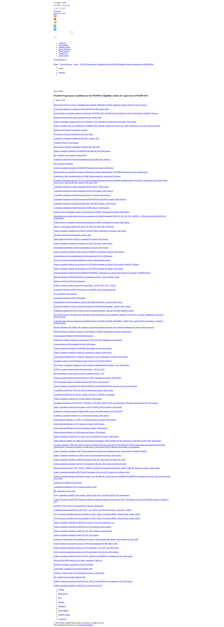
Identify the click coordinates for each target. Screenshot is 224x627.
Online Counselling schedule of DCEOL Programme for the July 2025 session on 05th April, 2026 (90, 464)
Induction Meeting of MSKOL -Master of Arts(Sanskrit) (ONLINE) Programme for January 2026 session (92, 332)
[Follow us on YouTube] (55, 20)
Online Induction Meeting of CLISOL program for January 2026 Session (80, 428)
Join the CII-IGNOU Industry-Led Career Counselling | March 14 (78, 560)
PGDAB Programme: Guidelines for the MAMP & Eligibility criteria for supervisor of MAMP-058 (116, 64)
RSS (60, 598)
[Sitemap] (55, 30)
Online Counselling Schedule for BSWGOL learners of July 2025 (78, 586)
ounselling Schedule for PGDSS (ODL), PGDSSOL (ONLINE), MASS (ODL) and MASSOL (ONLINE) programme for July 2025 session (106, 403)
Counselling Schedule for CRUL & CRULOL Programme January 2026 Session (83, 390)
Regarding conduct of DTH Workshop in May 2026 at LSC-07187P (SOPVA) (83, 361)
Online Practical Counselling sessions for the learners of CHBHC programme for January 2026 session (91, 212)
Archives (61, 72)
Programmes (63, 45)
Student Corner (64, 47)
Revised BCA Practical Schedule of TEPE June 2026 (73, 134)
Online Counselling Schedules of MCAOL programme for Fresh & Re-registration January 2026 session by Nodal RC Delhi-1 (100, 451)
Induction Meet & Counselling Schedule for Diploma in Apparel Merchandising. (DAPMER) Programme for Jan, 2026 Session (101, 172)
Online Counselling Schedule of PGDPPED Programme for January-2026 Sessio (83, 168)
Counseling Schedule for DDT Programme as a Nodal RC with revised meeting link (85, 290)
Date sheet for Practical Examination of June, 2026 (72, 235)
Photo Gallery (64, 51)
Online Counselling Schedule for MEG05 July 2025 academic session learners (82, 527)
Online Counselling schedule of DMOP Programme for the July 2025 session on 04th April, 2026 (89, 460)
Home (56, 64)
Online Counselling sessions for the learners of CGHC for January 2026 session (83, 243)
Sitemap (61, 602)
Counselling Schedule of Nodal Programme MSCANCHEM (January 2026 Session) (85, 204)
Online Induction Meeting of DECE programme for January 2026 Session (81, 239)
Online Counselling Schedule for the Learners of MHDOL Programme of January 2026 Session (89, 252)
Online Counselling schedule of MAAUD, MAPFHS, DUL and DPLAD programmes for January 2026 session (95, 122)
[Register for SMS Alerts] (55, 23)
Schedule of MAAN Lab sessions (66, 143)
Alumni (61, 590)
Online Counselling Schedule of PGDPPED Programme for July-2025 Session (83, 348)
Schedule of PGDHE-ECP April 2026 (68, 483)
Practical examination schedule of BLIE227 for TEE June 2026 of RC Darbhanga (84, 227)
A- (65, 5)
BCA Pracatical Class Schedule (65, 294)
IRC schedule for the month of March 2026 (70, 577)
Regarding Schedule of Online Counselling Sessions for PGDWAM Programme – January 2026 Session (92, 306)
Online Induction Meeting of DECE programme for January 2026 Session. (81, 248)
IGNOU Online (64, 615)
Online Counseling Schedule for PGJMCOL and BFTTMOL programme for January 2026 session (90, 231)
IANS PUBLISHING (85, 625)
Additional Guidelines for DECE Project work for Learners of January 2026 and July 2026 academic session (94, 311)
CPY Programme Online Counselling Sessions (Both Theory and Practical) (81, 382)
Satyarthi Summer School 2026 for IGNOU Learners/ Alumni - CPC (79, 374)
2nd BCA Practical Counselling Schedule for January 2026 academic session (82, 260)
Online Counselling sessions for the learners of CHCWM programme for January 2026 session (88, 269)
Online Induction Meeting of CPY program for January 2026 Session (79, 424)
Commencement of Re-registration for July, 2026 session (74, 344)
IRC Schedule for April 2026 (64, 491)
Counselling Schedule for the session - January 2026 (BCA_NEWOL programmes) (84, 395)
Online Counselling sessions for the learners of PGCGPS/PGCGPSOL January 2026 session (88, 407)
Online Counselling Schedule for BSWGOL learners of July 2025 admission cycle (84, 523)
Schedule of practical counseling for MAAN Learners (73, 565)
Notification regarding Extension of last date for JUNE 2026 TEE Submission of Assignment (88, 340)
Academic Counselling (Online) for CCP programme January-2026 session (81, 416)
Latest (76, 64)
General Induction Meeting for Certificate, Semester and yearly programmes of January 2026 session (91, 357)
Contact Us (63, 53)
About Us (62, 43)
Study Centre (63, 56)
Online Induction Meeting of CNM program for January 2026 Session (79, 432)
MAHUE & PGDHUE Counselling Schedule (70, 130)
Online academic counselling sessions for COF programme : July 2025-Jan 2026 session (86, 552)
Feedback (61, 606)
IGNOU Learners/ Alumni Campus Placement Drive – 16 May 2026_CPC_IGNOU (85, 285)
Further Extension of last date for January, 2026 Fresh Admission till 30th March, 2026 (85, 544)
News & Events (64, 49)
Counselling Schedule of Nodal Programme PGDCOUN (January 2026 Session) (83, 191)
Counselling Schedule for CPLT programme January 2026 (75, 487)
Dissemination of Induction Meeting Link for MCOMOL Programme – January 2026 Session (88, 302)
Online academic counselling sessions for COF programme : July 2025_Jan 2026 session (86, 548)
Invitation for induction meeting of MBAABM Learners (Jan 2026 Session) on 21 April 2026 (88, 411)
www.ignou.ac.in (60, 60)
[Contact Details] (55, 27)
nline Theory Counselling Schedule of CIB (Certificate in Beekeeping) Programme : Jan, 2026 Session (91, 365)
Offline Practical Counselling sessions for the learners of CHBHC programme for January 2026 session (92, 222)
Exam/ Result (63, 610)
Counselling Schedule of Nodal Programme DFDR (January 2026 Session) (81, 187)
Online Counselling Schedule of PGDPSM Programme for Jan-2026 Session (82, 151)
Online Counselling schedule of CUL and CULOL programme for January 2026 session (86, 437)
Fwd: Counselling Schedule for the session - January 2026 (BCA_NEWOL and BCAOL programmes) (91, 495)
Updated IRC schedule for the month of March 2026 (73, 569)
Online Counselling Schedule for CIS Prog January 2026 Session (78, 399)
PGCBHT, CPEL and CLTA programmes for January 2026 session (78, 506)
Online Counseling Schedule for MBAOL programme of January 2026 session (83, 353)
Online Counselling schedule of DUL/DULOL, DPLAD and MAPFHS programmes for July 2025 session (93, 556)
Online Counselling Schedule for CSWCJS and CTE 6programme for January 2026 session (87, 455)
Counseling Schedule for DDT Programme (69, 298)
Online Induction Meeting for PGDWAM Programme (73, 336)
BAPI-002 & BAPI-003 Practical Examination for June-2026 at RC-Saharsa (82, 159)
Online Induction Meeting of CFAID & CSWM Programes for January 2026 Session (85, 420)
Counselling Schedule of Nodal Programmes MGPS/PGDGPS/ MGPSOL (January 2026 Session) (90, 199)
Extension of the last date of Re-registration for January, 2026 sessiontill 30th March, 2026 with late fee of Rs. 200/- (96, 539)
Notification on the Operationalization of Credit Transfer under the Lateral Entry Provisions (87, 176)
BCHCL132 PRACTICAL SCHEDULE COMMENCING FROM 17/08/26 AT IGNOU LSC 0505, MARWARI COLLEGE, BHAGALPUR (107, 126)
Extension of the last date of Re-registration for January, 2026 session (79, 573)
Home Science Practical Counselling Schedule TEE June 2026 (77, 147)
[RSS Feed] (55, 17)
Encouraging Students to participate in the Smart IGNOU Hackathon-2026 (81, 109)
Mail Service (63, 594)
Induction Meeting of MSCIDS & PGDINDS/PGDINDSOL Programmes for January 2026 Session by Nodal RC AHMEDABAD (102, 273)
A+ (69, 5)
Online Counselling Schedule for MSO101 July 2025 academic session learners (83, 531)
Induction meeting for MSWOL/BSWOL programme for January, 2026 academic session (86, 277)
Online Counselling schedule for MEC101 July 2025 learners (76, 535)
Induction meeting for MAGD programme (69, 281)
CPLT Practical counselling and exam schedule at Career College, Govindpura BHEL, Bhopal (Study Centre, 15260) (97, 514)
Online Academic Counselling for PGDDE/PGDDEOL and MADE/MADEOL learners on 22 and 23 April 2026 (95, 386)
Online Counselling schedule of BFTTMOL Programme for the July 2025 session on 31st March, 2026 (92, 472)
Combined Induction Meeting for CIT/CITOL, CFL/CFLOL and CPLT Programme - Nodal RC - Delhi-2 (93, 510)
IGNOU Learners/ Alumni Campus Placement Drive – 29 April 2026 (79, 369)
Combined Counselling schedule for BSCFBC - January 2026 (76, 138)
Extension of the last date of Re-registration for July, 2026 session (78, 117)
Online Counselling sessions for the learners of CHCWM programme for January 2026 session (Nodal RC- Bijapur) (96, 264)
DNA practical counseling (63, 164)
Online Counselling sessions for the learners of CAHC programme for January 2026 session (87, 378)
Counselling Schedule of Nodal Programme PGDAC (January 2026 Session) (82, 195)
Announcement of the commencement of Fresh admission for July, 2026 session (83, 256)
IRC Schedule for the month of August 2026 (70, 155)
